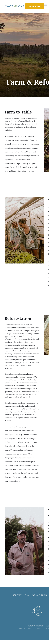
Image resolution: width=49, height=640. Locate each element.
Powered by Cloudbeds (27, 628)
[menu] (45, 4)
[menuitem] (17, 595)
